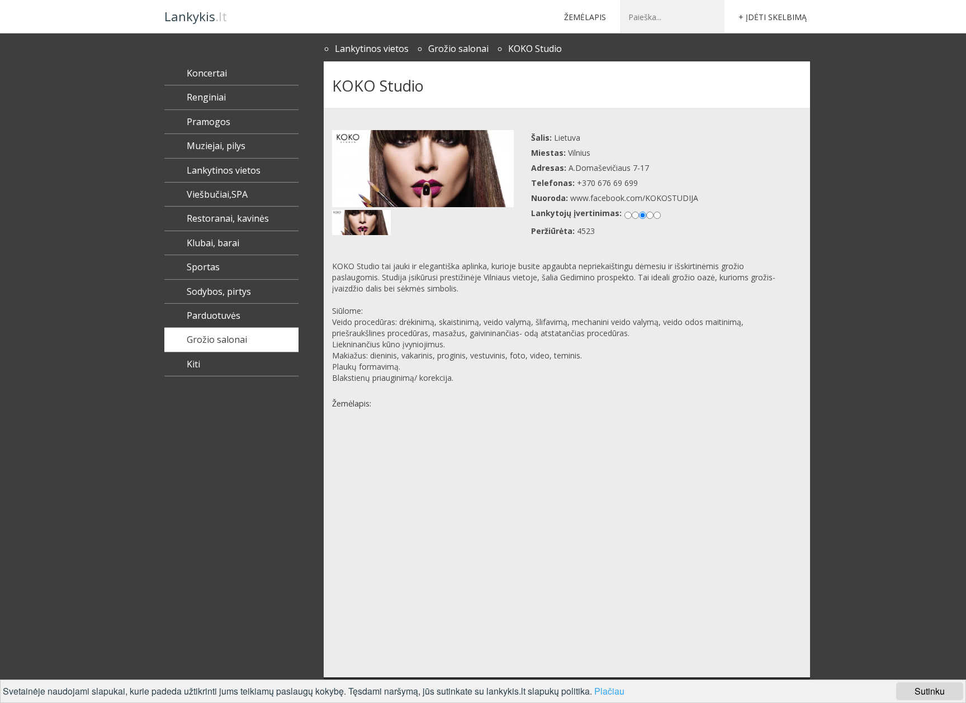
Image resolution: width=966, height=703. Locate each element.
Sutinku (930, 691)
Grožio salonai (458, 48)
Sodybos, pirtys (219, 291)
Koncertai (207, 73)
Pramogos (208, 122)
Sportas (203, 267)
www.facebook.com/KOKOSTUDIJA (634, 198)
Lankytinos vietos (372, 48)
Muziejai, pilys (216, 146)
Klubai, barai (213, 243)
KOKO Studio (535, 48)
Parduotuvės (213, 315)
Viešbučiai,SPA (217, 194)
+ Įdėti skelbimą (772, 17)
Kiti (193, 364)
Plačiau (609, 691)
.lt (195, 16)
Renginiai (206, 97)
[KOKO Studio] (423, 168)
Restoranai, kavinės (228, 218)
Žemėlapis (585, 17)
